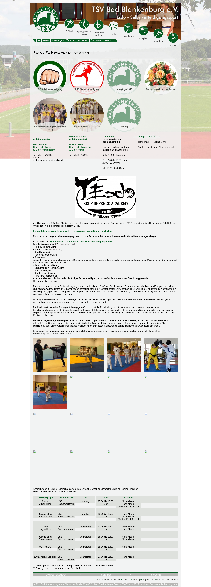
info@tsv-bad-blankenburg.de (160, 584)
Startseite (115, 579)
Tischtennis (155, 574)
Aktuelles (82, 40)
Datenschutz (162, 579)
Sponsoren (96, 40)
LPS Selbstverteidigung (87, 89)
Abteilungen (58, 40)
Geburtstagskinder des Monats (161, 89)
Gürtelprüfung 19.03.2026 (87, 126)
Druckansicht (102, 579)
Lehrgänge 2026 (124, 89)
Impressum (148, 579)
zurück (174, 579)
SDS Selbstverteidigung (50, 89)
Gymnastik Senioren (56, 574)
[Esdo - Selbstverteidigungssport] (105, 217)
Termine (70, 40)
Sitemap (136, 579)
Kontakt (108, 40)
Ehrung (124, 126)
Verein (46, 40)
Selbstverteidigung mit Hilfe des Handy (50, 128)
